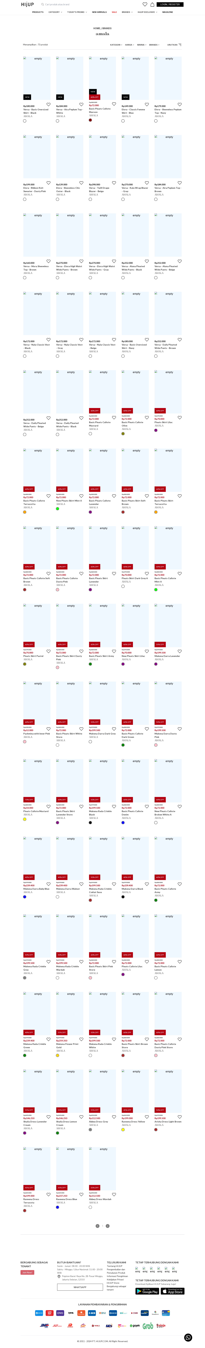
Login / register (170, 4)
